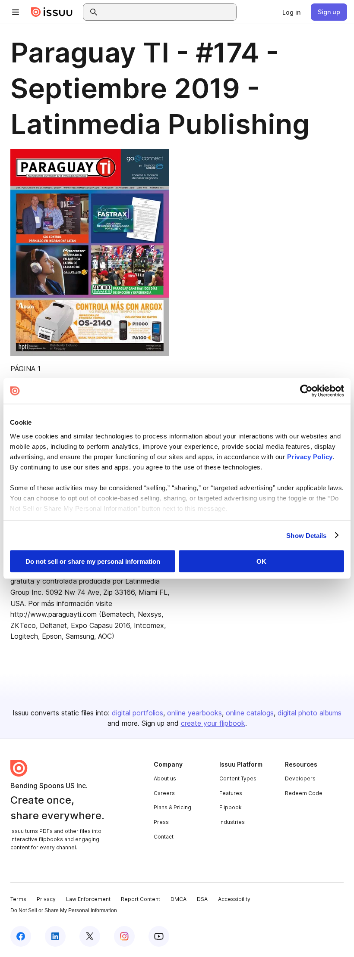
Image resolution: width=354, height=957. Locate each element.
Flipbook (230, 807)
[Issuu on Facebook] (20, 936)
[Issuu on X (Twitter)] (89, 936)
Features (230, 793)
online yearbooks (194, 712)
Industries (232, 822)
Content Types (237, 778)
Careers (164, 793)
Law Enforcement (88, 899)
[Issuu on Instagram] (124, 936)
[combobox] (167, 12)
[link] (291, 12)
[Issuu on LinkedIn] (55, 936)
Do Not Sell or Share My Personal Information (63, 910)
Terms (18, 899)
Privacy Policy (310, 456)
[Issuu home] (52, 12)
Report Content (140, 899)
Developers (300, 778)
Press (161, 822)
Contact (164, 836)
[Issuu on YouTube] (159, 936)
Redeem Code (303, 793)
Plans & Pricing (172, 807)
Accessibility (234, 899)
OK (261, 561)
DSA (202, 899)
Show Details (306, 535)
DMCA (178, 899)
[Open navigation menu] (15, 12)
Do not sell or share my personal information (92, 561)
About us (165, 778)
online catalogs (250, 712)
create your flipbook (213, 723)
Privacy (46, 899)
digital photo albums (309, 712)
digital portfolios (137, 712)
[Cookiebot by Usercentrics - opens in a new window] (306, 391)
